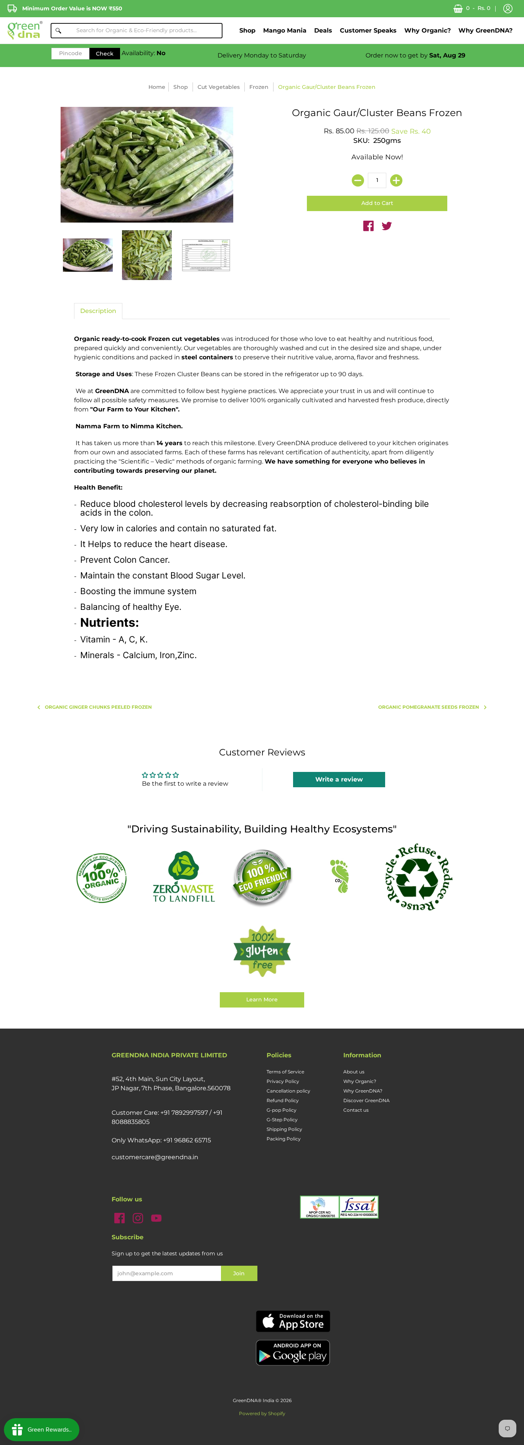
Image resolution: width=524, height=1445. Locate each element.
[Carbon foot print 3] (340, 877)
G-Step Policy (282, 1119)
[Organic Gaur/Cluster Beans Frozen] (88, 255)
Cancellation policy (288, 1091)
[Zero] (183, 877)
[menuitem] (247, 30)
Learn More (262, 999)
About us (353, 1072)
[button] (508, 8)
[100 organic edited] (105, 877)
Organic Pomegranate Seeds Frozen (428, 707)
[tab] (98, 311)
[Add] (396, 180)
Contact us (356, 1110)
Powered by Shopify (262, 1413)
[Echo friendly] (262, 877)
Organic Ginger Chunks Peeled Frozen (98, 707)
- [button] (478, 8)
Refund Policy (283, 1100)
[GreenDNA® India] (25, 30)
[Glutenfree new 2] (262, 952)
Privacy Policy (283, 1081)
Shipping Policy (284, 1129)
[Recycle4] (418, 877)
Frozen (259, 87)
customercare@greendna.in (155, 1157)
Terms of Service (285, 1072)
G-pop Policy (282, 1110)
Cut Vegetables (219, 87)
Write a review (339, 779)
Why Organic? (359, 1081)
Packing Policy (284, 1139)
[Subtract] (358, 180)
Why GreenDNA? (362, 1091)
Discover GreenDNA (366, 1100)
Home (156, 87)
